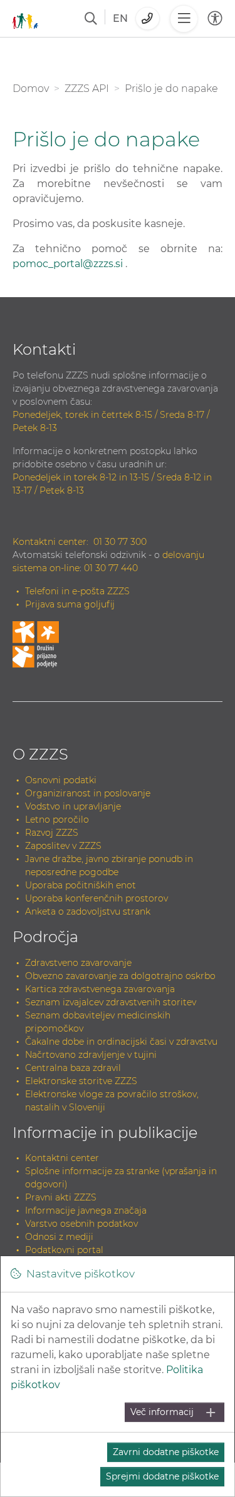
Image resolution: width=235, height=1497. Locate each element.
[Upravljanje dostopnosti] (214, 18)
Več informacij (162, 1412)
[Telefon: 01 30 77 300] (147, 18)
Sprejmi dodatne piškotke (162, 1476)
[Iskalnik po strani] (91, 18)
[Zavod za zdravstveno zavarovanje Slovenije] (25, 18)
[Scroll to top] (210, 1460)
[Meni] (183, 19)
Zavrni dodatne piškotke (166, 1452)
